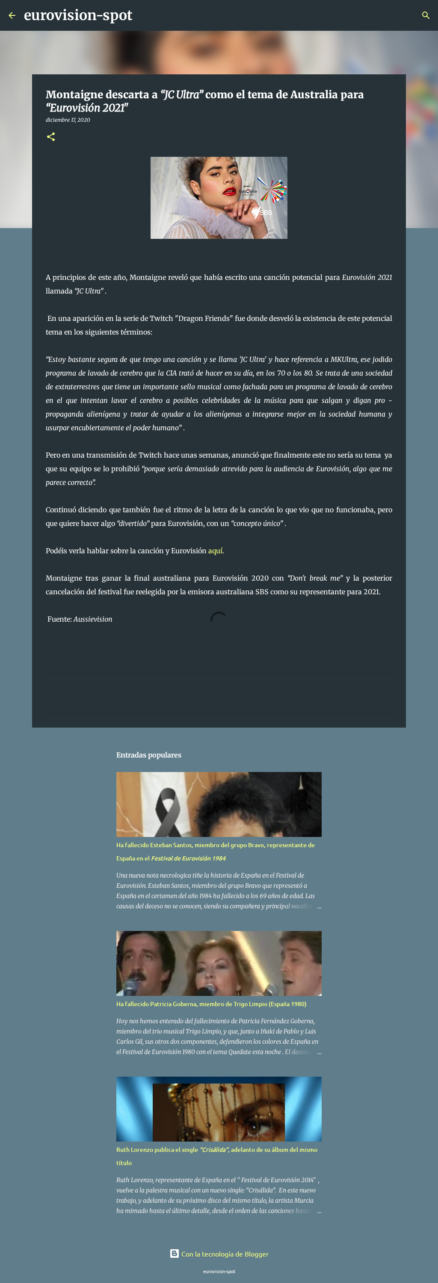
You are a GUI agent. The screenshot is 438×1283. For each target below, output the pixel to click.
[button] (51, 137)
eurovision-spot (78, 15)
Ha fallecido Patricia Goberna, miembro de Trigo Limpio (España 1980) (211, 1004)
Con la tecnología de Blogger (224, 1253)
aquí (215, 550)
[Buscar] (144, 15)
